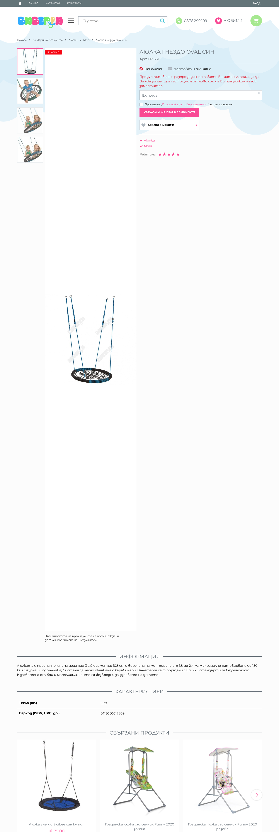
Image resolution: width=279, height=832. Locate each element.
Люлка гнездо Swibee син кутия (56, 824)
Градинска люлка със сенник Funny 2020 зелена (139, 826)
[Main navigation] (71, 20)
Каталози (53, 3)
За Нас (33, 3)
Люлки (73, 40)
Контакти (74, 3)
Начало (22, 40)
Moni (86, 40)
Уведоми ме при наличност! (169, 112)
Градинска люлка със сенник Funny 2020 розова (222, 826)
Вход (256, 3)
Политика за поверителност (185, 104)
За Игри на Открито (48, 40)
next (256, 794)
